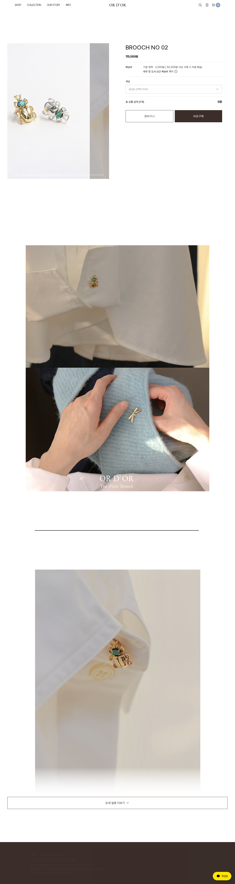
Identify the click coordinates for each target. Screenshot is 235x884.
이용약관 (33, 854)
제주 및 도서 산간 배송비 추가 (158, 71)
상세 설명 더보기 (115, 803)
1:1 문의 (60, 854)
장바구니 (149, 116)
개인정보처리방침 (47, 854)
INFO (68, 5)
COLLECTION (34, 5)
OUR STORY (53, 5)
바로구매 (198, 116)
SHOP (18, 5)
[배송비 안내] (176, 71)
